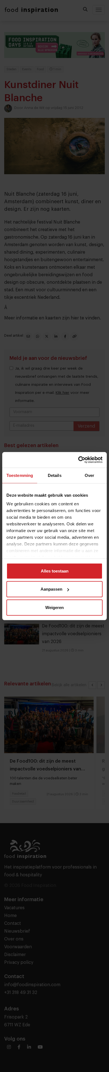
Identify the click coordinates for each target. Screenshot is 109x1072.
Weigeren (54, 607)
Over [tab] (89, 475)
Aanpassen (51, 589)
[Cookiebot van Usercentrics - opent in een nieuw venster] (78, 460)
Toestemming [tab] (19, 475)
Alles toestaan (54, 570)
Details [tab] (54, 475)
